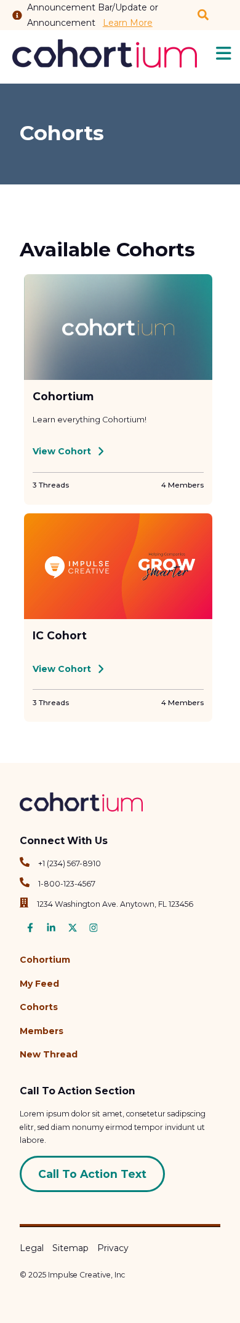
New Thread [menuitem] (49, 1054)
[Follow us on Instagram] (93, 929)
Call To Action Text (92, 1173)
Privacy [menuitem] (113, 1248)
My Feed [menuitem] (39, 983)
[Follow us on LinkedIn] (51, 929)
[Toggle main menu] (223, 53)
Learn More (128, 22)
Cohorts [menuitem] (39, 1007)
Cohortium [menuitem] (45, 959)
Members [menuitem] (41, 1031)
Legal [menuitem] (32, 1248)
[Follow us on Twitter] (72, 929)
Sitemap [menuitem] (70, 1248)
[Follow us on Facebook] (30, 929)
